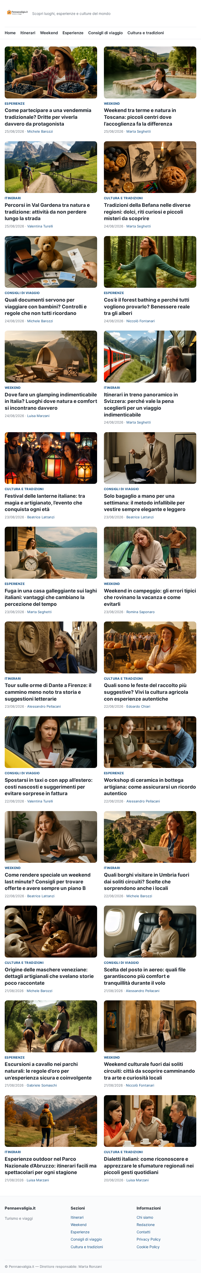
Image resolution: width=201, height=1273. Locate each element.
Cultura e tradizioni (145, 32)
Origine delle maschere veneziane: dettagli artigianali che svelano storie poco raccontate (49, 976)
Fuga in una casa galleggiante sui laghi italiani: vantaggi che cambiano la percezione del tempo (51, 597)
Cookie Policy (148, 1247)
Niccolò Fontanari (140, 321)
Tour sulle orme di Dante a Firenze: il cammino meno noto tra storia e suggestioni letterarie (48, 692)
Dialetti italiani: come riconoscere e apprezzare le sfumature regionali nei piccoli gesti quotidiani (149, 1165)
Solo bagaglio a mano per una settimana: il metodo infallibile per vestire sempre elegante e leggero (145, 502)
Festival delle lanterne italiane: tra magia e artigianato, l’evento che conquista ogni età (45, 502)
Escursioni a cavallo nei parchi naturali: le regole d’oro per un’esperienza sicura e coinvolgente (48, 1071)
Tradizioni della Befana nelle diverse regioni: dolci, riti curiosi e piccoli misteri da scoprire (147, 211)
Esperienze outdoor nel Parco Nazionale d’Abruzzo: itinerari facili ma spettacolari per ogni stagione (51, 1165)
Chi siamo (145, 1217)
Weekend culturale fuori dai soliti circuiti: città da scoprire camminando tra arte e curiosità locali (149, 1071)
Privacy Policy (149, 1239)
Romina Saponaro (140, 612)
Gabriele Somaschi (42, 1085)
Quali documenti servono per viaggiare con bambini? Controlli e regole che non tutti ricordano (46, 306)
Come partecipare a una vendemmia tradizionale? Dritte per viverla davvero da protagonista (48, 117)
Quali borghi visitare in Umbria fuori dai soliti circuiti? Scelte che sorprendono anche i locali (146, 881)
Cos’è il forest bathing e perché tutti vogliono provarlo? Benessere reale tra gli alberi (147, 306)
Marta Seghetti (138, 131)
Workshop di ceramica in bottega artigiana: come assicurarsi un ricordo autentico (150, 786)
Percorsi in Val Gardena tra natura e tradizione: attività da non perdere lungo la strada (47, 211)
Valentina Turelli (40, 226)
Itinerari (27, 32)
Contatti (143, 1232)
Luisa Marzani (38, 416)
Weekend (49, 32)
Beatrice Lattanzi (40, 517)
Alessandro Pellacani (44, 706)
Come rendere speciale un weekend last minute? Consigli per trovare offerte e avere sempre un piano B (48, 881)
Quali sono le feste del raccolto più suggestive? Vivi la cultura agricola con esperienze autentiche (146, 692)
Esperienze (73, 32)
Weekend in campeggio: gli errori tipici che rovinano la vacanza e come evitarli (150, 597)
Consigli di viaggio (105, 32)
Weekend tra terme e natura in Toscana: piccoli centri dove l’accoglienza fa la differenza (140, 117)
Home (10, 32)
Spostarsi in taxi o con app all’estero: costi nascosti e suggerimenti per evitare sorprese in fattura (49, 786)
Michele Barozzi (40, 131)
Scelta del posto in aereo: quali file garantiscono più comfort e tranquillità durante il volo (145, 976)
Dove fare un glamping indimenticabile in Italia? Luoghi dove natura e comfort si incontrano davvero (51, 401)
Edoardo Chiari (138, 706)
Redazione (146, 1224)
